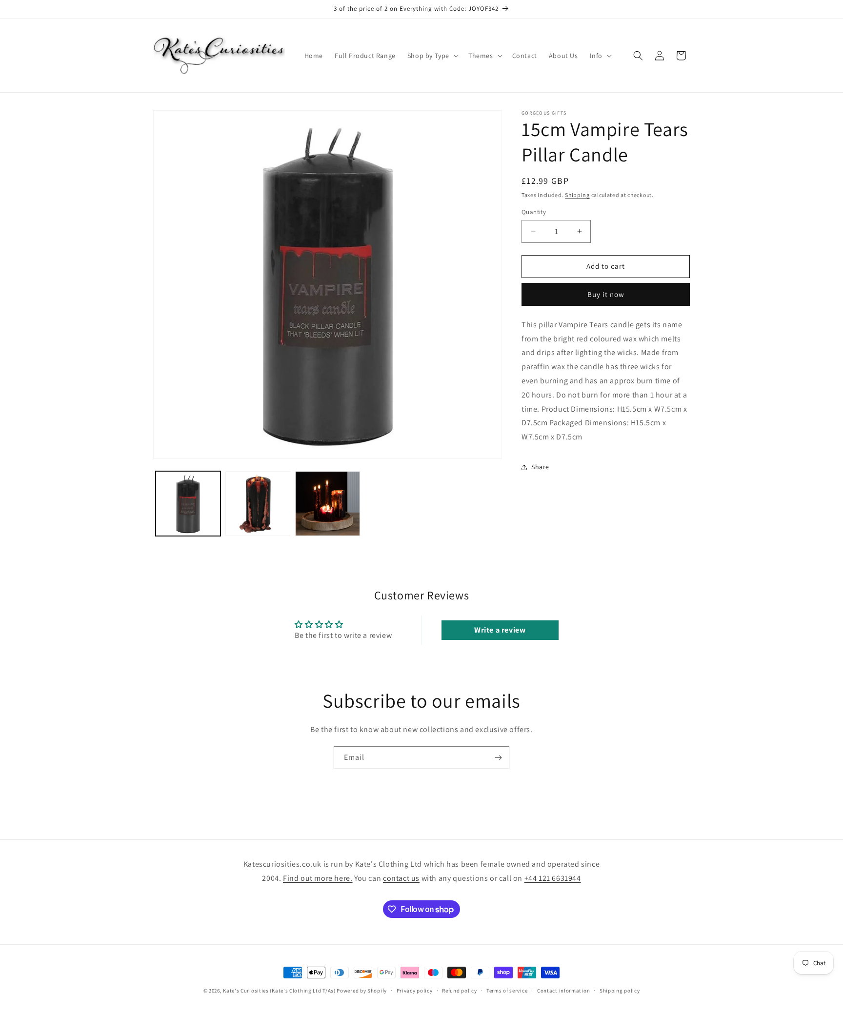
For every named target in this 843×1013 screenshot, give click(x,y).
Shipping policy (620, 990)
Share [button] (540, 466)
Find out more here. (317, 878)
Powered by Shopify (362, 990)
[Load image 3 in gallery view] (327, 503)
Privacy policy (415, 990)
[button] (431, 55)
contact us (401, 878)
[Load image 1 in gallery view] (188, 503)
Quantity (534, 212)
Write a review (499, 630)
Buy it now (605, 294)
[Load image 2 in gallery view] (257, 503)
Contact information (563, 990)
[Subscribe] (498, 757)
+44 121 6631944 (552, 878)
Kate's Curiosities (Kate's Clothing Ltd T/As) (279, 990)
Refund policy (459, 990)
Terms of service (506, 990)
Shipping (577, 195)
